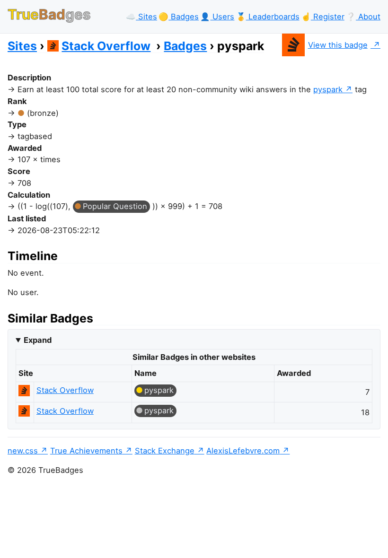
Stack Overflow (106, 46)
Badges (185, 46)
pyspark (328, 89)
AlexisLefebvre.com (243, 450)
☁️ (141, 16)
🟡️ (179, 16)
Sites (22, 46)
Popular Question (115, 206)
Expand (38, 340)
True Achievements (86, 450)
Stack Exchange (164, 450)
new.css (23, 450)
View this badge (338, 45)
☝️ (322, 16)
